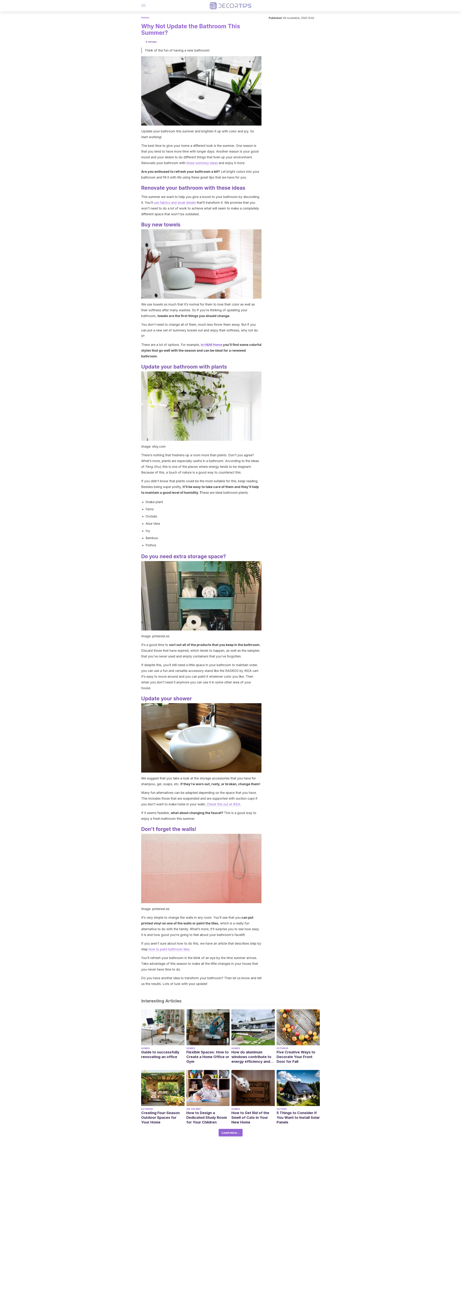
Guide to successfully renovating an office (160, 1054)
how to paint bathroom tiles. (169, 949)
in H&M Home (211, 345)
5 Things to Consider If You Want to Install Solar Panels (298, 1117)
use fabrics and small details (175, 202)
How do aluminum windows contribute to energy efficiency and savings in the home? (251, 1057)
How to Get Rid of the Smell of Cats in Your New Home (250, 1117)
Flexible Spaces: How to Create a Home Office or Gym (207, 1057)
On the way (193, 1109)
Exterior (282, 1048)
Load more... (231, 1132)
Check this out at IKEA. (223, 804)
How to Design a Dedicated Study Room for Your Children (206, 1117)
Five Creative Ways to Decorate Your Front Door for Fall (296, 1057)
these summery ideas (202, 163)
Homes (145, 17)
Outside (282, 1109)
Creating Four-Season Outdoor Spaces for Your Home (160, 1117)
